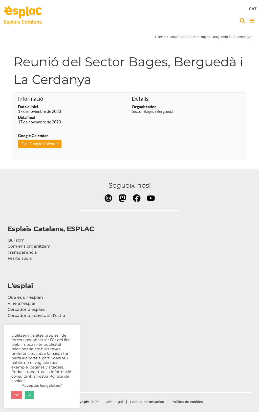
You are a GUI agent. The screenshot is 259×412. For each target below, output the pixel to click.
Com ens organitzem (29, 246)
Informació (30, 99)
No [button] (16, 395)
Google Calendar (33, 135)
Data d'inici (28, 106)
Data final (26, 117)
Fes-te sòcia (20, 258)
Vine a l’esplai (21, 303)
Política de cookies (187, 402)
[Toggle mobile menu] (252, 20)
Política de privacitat (147, 402)
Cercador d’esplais (26, 309)
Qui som (16, 240)
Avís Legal (114, 402)
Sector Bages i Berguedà (152, 111)
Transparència (22, 252)
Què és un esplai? (26, 297)
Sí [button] (29, 395)
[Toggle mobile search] (242, 20)
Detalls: (140, 99)
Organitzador (144, 106)
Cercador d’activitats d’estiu (36, 315)
